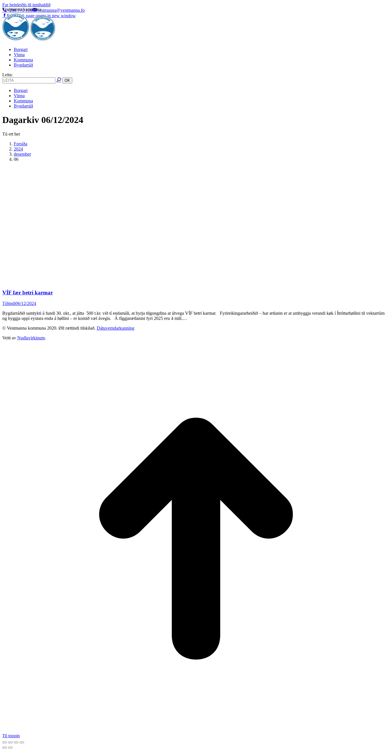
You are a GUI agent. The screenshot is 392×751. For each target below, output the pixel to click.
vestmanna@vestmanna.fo (61, 10)
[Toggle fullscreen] (16, 742)
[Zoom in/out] (22, 742)
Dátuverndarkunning (115, 328)
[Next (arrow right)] (10, 747)
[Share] (10, 742)
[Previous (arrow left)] (4, 747)
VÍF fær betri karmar (27, 293)
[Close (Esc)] (4, 742)
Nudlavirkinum (31, 337)
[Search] (59, 80)
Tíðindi (8, 303)
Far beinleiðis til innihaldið (26, 4)
